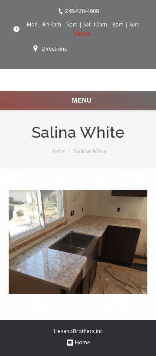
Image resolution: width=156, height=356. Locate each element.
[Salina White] (78, 242)
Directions (54, 48)
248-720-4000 (82, 11)
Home (57, 151)
